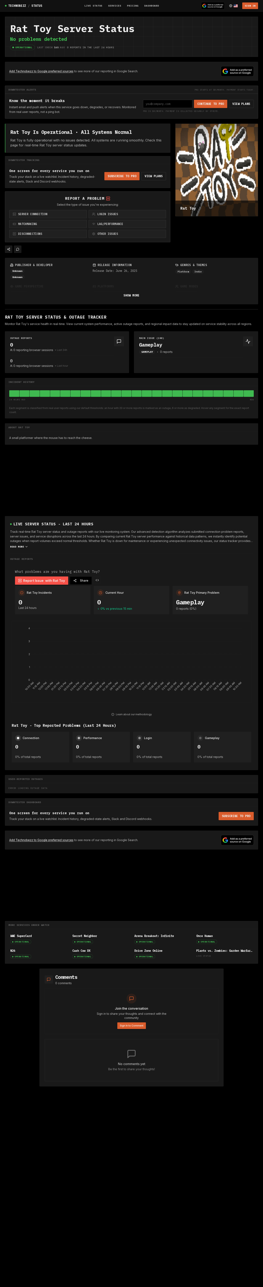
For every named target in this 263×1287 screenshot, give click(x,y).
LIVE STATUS (93, 5)
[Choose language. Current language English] (233, 5)
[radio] (48, 214)
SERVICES (114, 5)
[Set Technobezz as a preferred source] (213, 5)
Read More (17, 546)
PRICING (132, 5)
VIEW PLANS (241, 104)
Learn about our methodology (134, 714)
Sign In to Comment (131, 1025)
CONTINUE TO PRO (210, 104)
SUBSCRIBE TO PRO (122, 176)
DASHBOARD (151, 5)
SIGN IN (250, 5)
